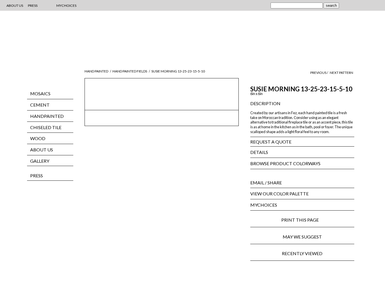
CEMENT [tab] (40, 104)
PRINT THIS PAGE (302, 219)
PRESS (36, 175)
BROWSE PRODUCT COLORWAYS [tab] (285, 163)
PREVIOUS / (319, 72)
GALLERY (39, 161)
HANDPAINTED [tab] (47, 116)
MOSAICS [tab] (40, 93)
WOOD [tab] (37, 138)
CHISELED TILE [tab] (45, 127)
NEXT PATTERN (341, 72)
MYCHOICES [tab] (263, 204)
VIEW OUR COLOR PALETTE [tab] (279, 193)
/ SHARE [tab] (266, 182)
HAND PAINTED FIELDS (129, 71)
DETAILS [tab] (259, 152)
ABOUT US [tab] (41, 149)
